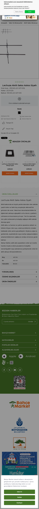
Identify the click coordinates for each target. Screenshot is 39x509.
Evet (29, 11)
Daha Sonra (19, 11)
